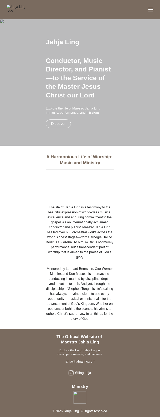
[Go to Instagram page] (71, 372)
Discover (58, 124)
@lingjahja (83, 373)
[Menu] (150, 9)
